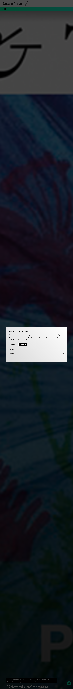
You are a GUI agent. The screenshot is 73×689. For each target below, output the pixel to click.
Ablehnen (12, 344)
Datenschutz (12, 358)
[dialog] (36, 344)
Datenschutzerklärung (24, 340)
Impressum (20, 358)
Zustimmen (22, 344)
